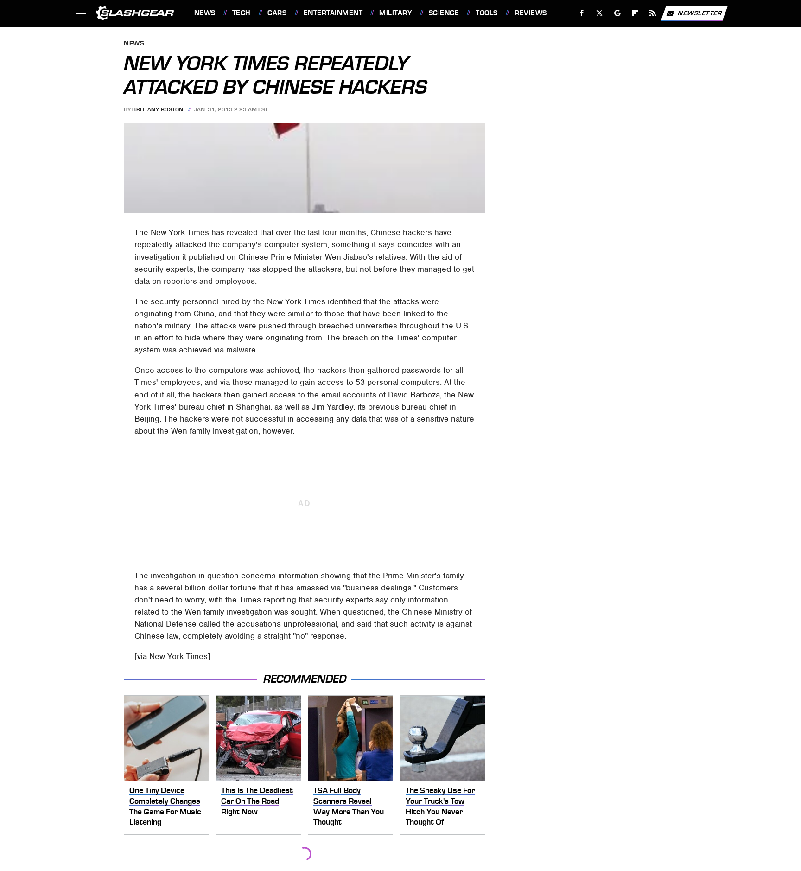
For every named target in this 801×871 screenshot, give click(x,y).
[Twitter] (599, 13)
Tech (241, 13)
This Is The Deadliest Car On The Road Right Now (257, 801)
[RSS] (652, 13)
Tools (486, 13)
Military (395, 13)
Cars (276, 13)
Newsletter (700, 12)
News (204, 13)
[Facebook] (582, 13)
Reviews (531, 13)
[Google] (617, 13)
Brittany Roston (158, 109)
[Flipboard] (635, 13)
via (142, 656)
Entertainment (333, 13)
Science (444, 13)
